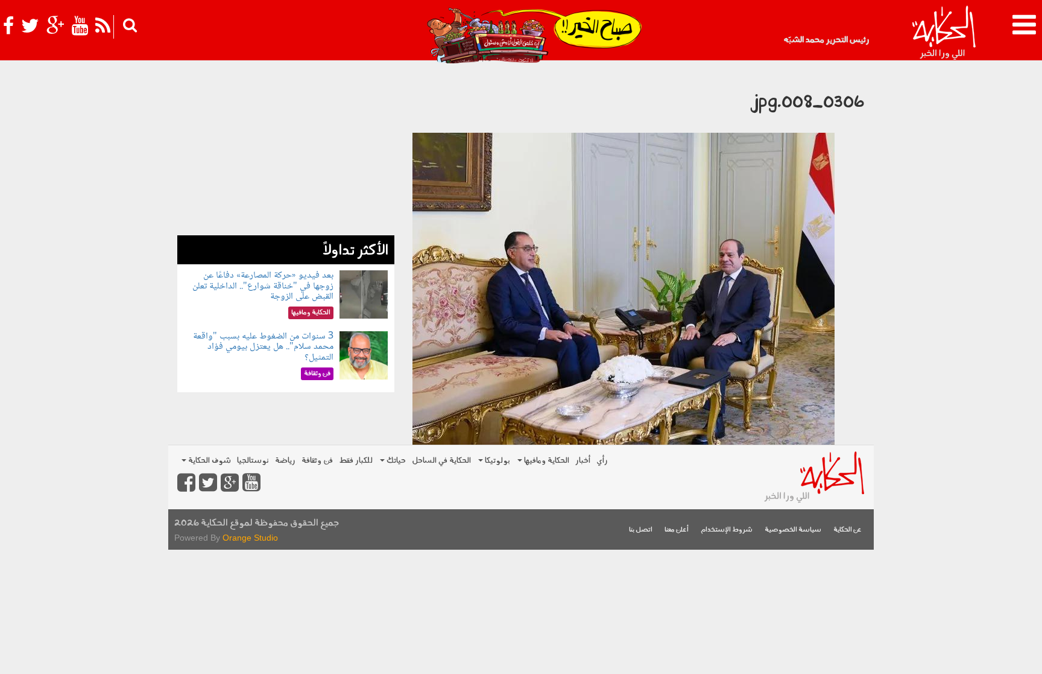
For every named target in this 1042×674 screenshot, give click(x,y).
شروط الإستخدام (727, 530)
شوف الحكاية (208, 460)
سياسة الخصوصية (793, 530)
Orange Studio (250, 537)
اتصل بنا (640, 530)
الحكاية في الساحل (441, 460)
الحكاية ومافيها (545, 460)
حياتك (395, 460)
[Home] (943, 33)
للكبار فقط (356, 460)
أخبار (582, 460)
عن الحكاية (847, 530)
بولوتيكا (496, 460)
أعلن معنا (677, 530)
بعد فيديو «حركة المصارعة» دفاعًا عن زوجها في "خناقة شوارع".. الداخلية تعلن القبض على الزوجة (262, 286)
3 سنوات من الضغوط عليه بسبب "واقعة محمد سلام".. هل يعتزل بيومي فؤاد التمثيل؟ (263, 347)
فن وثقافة (317, 460)
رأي (602, 460)
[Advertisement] (285, 150)
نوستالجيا (253, 460)
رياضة (285, 460)
